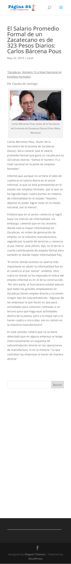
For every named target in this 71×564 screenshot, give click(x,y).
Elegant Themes (35, 554)
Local (30, 58)
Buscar (57, 385)
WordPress (35, 558)
